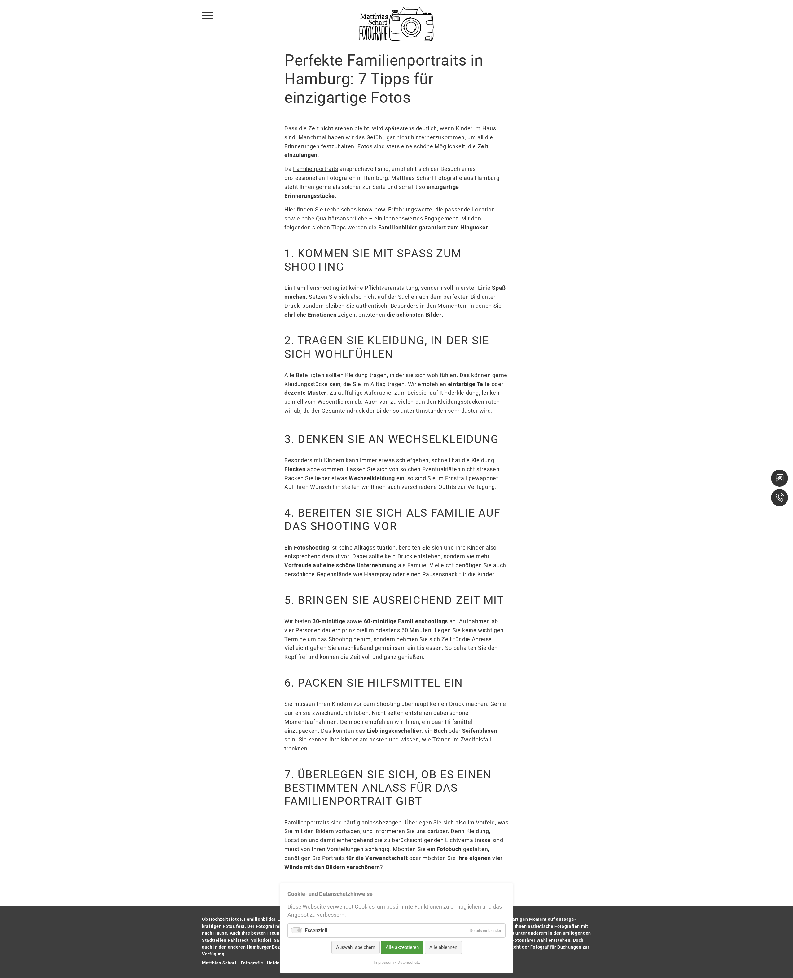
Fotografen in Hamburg (357, 178)
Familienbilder (259, 919)
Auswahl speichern (355, 947)
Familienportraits (315, 169)
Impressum (384, 962)
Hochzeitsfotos (225, 919)
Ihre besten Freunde (263, 933)
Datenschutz (408, 962)
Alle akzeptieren (402, 947)
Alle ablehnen (443, 947)
